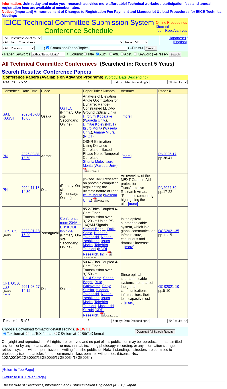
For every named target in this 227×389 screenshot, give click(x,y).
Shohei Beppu (94, 229)
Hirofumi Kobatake (97, 116)
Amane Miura (104, 132)
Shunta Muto (93, 161)
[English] (180, 42)
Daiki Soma (92, 278)
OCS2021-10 (168, 287)
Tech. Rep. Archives (171, 30)
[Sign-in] (85, 171)
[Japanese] (177, 38)
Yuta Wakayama (92, 284)
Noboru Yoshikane (98, 239)
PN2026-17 (167, 154)
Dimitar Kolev (93, 124)
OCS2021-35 (168, 231)
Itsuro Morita (92, 128)
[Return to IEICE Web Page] (24, 377)
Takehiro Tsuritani (95, 247)
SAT (6, 114)
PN (5, 156)
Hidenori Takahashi (95, 235)
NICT (110, 124)
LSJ (6, 287)
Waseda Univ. (95, 120)
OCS (6, 231)
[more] (126, 116)
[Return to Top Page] (18, 369)
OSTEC (66, 108)
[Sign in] (162, 26)
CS (14, 231)
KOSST (9, 118)
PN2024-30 (167, 188)
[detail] (7, 294)
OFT (6, 283)
